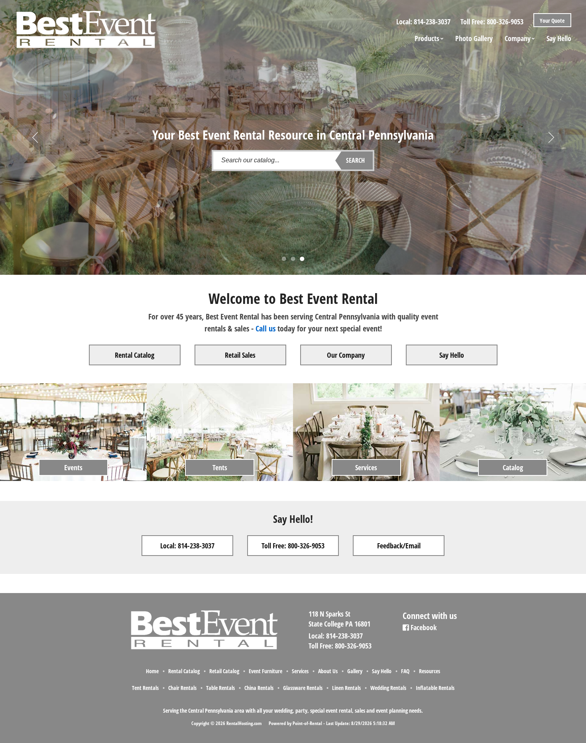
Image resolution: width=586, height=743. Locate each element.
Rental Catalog (134, 355)
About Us (328, 671)
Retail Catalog (224, 671)
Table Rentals (220, 688)
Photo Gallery (474, 38)
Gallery (354, 671)
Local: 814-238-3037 (187, 545)
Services (300, 671)
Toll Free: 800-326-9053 (293, 545)
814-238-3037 (432, 21)
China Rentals (258, 688)
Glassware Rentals (302, 688)
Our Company (346, 355)
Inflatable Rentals (435, 688)
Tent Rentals (145, 688)
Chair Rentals (182, 688)
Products (427, 38)
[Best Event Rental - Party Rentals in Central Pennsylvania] (85, 26)
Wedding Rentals (388, 688)
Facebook (423, 627)
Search (355, 160)
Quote (551, 20)
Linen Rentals (346, 688)
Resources (429, 671)
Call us (265, 328)
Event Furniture (265, 671)
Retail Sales (240, 355)
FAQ (405, 671)
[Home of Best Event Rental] (203, 648)
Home (152, 671)
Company (518, 38)
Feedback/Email (399, 545)
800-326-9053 (505, 21)
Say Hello (559, 38)
